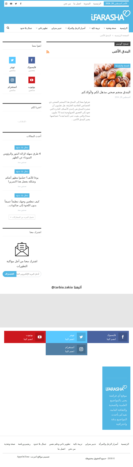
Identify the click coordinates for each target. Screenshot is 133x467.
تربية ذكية (96, 28)
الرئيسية (97, 3)
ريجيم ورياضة (24, 444)
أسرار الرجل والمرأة (76, 28)
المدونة (87, 3)
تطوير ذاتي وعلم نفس (59, 444)
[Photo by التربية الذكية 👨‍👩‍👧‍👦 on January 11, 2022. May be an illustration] (116, 310)
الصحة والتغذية (122, 66)
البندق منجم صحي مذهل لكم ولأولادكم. (105, 92)
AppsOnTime (23, 456)
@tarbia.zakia (62, 287)
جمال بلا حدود (26, 28)
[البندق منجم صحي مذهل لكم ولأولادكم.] (112, 75)
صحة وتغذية (111, 28)
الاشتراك (9, 274)
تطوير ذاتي (42, 28)
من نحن (67, 3)
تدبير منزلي (56, 28)
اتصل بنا (77, 3)
